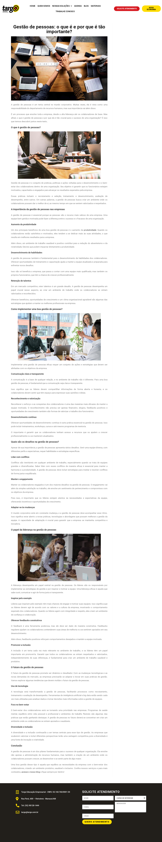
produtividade (90, 230)
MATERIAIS (96, 6)
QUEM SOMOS (43, 6)
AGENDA (78, 6)
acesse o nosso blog (30, 772)
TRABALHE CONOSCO (65, 11)
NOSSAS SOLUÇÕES (61, 6)
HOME (32, 6)
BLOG (86, 6)
